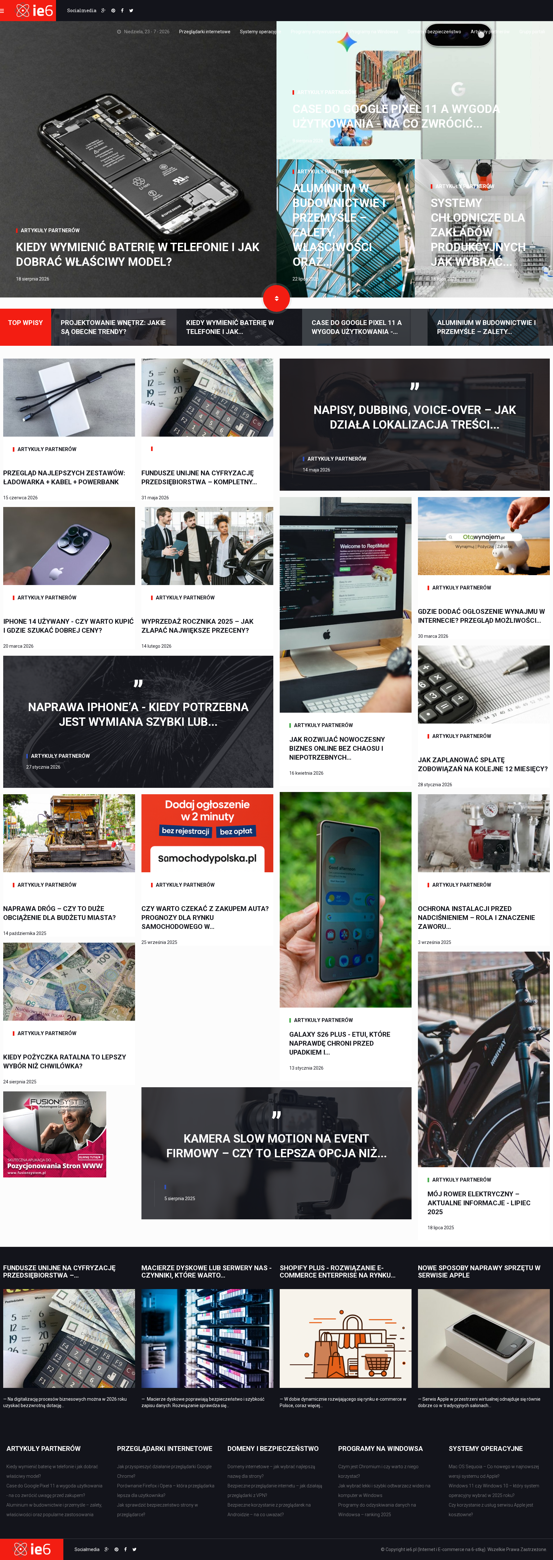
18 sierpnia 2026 (32, 278)
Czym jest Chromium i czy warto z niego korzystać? (378, 1471)
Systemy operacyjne (260, 31)
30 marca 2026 (433, 636)
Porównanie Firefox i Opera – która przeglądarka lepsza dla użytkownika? (165, 1490)
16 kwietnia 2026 (306, 773)
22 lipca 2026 (306, 278)
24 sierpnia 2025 (19, 1081)
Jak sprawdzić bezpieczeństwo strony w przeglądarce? (157, 1509)
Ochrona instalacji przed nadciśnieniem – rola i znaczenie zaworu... (476, 917)
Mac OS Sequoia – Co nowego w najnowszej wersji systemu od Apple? (494, 1471)
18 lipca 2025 (441, 1227)
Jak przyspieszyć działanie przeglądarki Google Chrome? (164, 1471)
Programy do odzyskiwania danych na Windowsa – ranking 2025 (377, 1509)
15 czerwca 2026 (20, 497)
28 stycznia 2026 (435, 784)
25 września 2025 (159, 942)
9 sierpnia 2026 (308, 140)
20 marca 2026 (18, 646)
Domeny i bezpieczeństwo (434, 31)
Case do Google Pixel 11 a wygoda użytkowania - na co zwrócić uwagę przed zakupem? (54, 1490)
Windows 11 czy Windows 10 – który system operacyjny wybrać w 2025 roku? (494, 1490)
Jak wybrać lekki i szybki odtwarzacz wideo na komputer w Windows (384, 1490)
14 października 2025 (24, 933)
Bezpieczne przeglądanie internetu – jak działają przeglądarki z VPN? (275, 1490)
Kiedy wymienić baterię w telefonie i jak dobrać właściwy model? (137, 255)
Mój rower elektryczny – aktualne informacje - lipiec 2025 (479, 1203)
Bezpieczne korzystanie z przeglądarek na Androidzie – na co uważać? (269, 1509)
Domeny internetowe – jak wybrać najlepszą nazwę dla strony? (271, 1471)
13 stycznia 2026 (306, 1068)
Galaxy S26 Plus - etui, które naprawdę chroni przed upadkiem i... (339, 1043)
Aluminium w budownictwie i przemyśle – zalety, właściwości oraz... (339, 225)
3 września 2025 (434, 942)
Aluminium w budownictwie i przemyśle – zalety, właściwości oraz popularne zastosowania (54, 1509)
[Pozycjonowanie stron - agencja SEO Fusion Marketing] (54, 1133)
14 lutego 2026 (156, 646)
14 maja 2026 (316, 469)
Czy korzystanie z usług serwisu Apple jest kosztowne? (491, 1509)
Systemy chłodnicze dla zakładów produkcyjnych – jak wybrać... (483, 232)
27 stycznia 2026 (43, 767)
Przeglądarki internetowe (204, 31)
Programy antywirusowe (316, 31)
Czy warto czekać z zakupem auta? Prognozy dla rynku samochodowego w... (205, 917)
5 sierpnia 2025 (179, 1198)
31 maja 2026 (155, 497)
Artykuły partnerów (490, 31)
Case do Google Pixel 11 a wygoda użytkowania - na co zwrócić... (396, 116)
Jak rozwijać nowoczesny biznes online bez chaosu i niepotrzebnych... (337, 748)
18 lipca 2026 (444, 278)
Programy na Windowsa (374, 31)
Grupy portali (532, 31)
